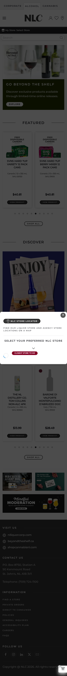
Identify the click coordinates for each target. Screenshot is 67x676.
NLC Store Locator (24, 321)
